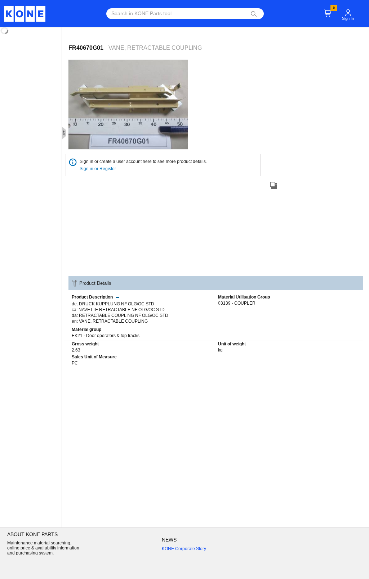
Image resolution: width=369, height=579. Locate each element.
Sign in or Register (98, 168)
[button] (348, 9)
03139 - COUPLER (236, 303)
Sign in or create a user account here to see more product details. (143, 161)
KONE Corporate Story (184, 548)
